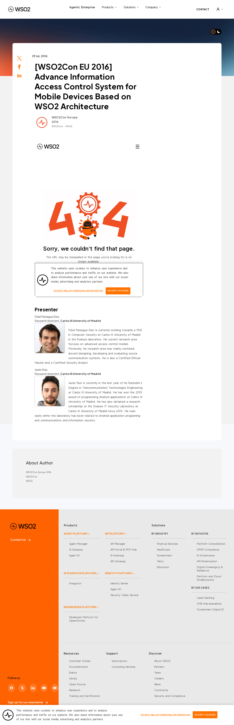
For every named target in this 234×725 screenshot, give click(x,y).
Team (157, 672)
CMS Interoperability (209, 603)
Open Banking (205, 597)
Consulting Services (124, 666)
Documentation (78, 666)
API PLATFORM (114, 533)
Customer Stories (80, 660)
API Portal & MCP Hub (123, 549)
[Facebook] (11, 688)
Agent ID (74, 555)
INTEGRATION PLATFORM (80, 573)
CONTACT (202, 9)
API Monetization (207, 561)
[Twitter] (19, 58)
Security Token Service (124, 595)
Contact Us (18, 539)
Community (161, 690)
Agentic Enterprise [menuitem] (82, 7)
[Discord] (54, 688)
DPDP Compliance (208, 549)
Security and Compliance (169, 695)
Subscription (119, 660)
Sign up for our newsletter (25, 702)
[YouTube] (44, 688)
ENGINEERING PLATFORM (80, 607)
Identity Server (119, 583)
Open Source (77, 684)
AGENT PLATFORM (76, 533)
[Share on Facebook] (19, 66)
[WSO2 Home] (19, 9)
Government (164, 555)
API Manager (117, 543)
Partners (159, 666)
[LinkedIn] (19, 75)
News (157, 684)
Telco (160, 561)
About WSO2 (162, 660)
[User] (219, 9)
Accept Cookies (205, 714)
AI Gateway (76, 549)
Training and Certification (84, 695)
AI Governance (206, 555)
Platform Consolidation (211, 543)
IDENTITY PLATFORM (118, 573)
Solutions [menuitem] (130, 7)
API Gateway (118, 561)
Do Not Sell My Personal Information (165, 714)
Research (74, 690)
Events (73, 672)
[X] (22, 688)
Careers (159, 678)
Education (163, 567)
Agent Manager (78, 543)
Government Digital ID (210, 609)
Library (73, 678)
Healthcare (163, 549)
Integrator (75, 583)
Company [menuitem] (151, 7)
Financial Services (167, 543)
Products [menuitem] (108, 7)
